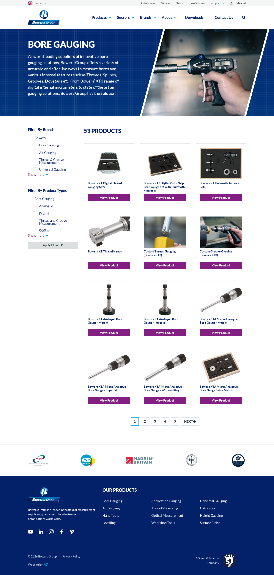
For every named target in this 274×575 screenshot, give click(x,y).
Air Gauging (111, 508)
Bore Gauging (112, 501)
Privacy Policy (71, 556)
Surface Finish (210, 523)
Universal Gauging (213, 501)
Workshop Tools (163, 523)
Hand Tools (111, 515)
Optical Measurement (167, 515)
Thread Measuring (164, 508)
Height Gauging (211, 515)
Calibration (208, 508)
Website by (35, 565)
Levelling (109, 523)
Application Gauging (166, 501)
